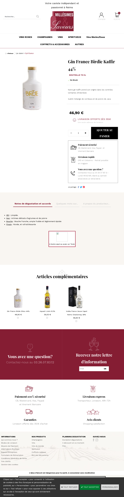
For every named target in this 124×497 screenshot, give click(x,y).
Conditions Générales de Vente (14, 458)
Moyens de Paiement (9, 446)
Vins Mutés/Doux (95, 37)
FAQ (64, 446)
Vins (33, 443)
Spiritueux (29, 53)
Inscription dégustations (72, 440)
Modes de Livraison (9, 443)
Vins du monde (38, 446)
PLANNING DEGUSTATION (73, 437)
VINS (60, 37)
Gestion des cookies (9, 464)
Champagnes (37, 440)
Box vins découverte (40, 455)
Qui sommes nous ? (9, 440)
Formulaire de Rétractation (12, 455)
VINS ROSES (25, 37)
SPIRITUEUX (74, 37)
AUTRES (79, 44)
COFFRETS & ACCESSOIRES (55, 44)
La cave (19, 53)
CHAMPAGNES (44, 37)
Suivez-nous (99, 437)
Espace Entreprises (9, 452)
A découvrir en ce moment (73, 443)
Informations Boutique (10, 449)
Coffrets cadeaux (39, 452)
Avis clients (6, 461)
